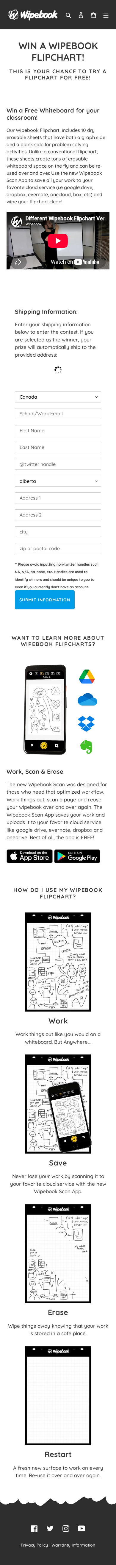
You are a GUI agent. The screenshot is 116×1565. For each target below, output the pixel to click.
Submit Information (44, 600)
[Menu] (106, 14)
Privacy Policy (34, 1545)
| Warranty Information (72, 1545)
